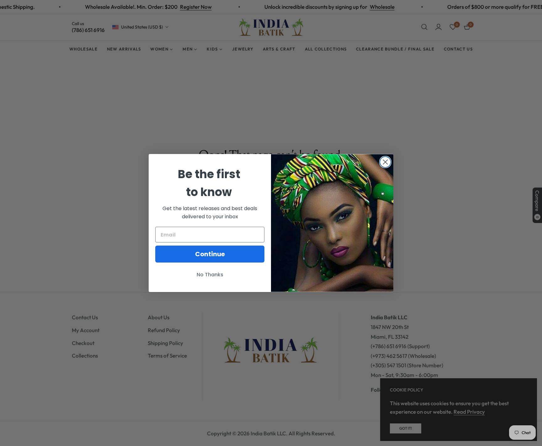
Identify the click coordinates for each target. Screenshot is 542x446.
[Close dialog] (385, 162)
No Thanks (210, 274)
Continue (210, 254)
